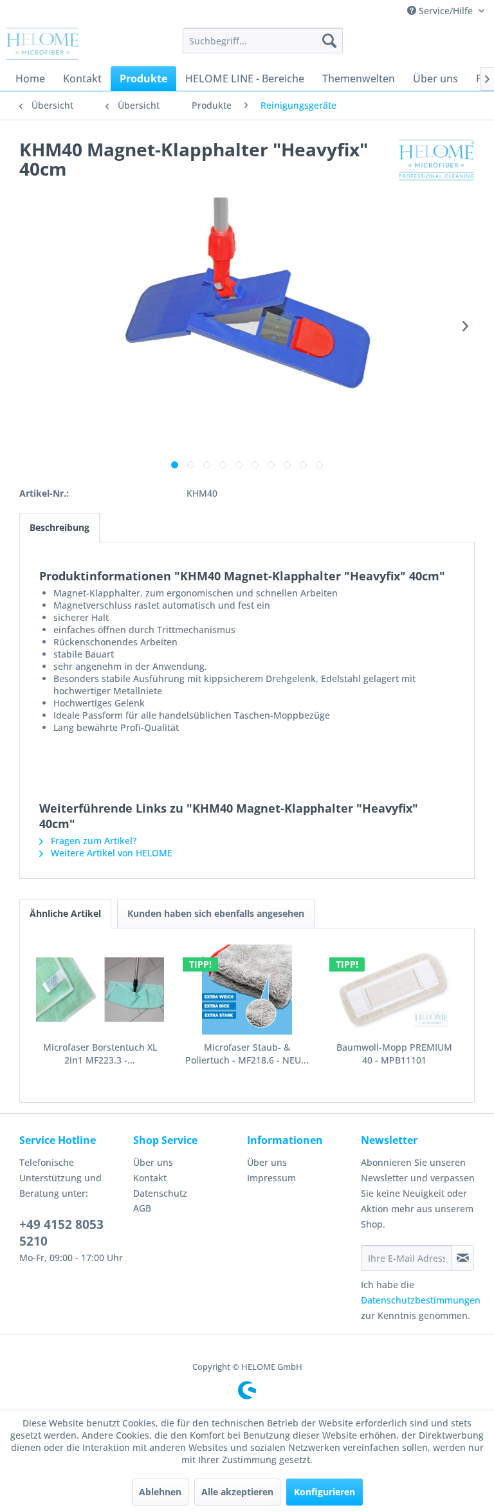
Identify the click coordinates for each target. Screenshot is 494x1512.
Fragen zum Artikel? (92, 840)
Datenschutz (160, 1193)
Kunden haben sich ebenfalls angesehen (215, 913)
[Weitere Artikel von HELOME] (437, 162)
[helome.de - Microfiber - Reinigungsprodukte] (42, 44)
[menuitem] (263, 40)
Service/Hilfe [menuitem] (445, 11)
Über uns (153, 1162)
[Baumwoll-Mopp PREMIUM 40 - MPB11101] (394, 990)
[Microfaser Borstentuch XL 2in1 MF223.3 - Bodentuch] (100, 990)
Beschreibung (59, 527)
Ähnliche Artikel (65, 913)
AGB (142, 1208)
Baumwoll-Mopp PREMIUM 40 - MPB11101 (394, 1053)
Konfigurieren (324, 1492)
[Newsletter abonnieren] (463, 1258)
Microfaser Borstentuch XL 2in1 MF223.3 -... (100, 1053)
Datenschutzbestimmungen (420, 1300)
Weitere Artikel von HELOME (110, 853)
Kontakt (150, 1178)
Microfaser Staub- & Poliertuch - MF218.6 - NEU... (247, 1053)
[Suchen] (329, 40)
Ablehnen (160, 1492)
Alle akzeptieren (237, 1492)
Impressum (271, 1178)
